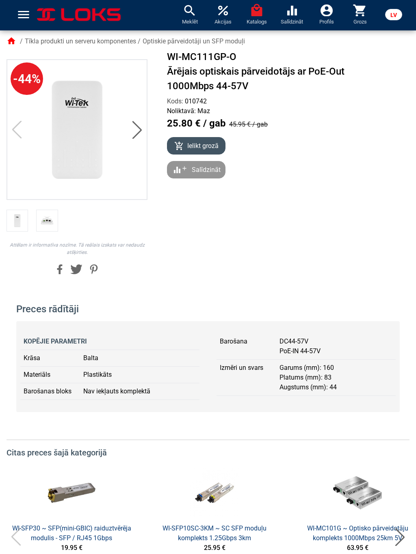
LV (393, 15)
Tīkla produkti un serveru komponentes (80, 41)
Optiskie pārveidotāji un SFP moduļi (194, 41)
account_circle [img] (326, 9)
